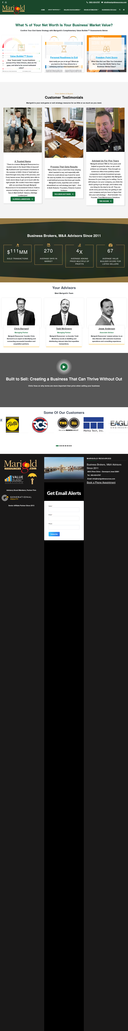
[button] (57, 445)
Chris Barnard (21, 328)
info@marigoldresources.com (115, 2)
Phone (50, 523)
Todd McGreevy (64, 328)
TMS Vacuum (104, 201)
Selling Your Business (72, 10)
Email (50, 515)
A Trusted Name (22, 161)
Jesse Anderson (106, 328)
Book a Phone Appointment (101, 482)
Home (43, 10)
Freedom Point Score (106, 57)
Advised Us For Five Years (105, 160)
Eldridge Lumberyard (21, 199)
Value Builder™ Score (21, 56)
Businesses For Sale (109, 10)
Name (51, 506)
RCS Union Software (63, 194)
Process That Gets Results (64, 166)
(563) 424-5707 (94, 2)
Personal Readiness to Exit (64, 57)
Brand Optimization (91, 10)
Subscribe (54, 534)
